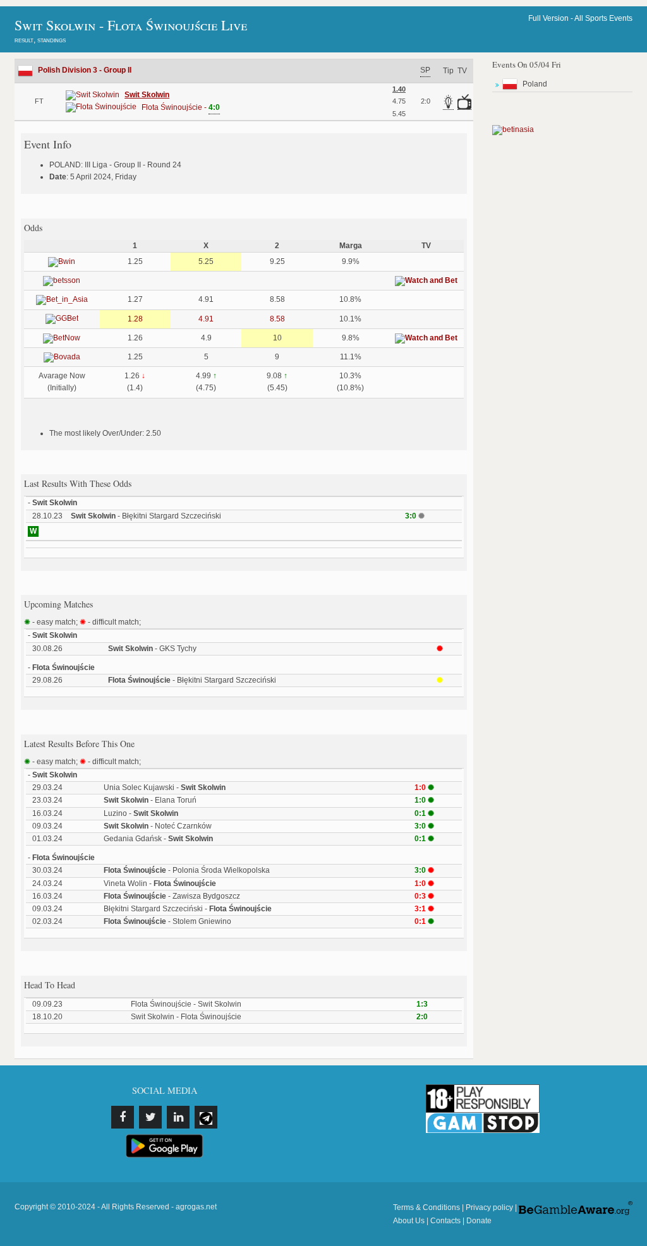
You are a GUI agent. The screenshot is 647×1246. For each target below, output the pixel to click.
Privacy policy (489, 1207)
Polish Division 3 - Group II (84, 70)
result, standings (40, 39)
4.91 (206, 318)
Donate (479, 1220)
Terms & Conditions (426, 1207)
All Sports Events (603, 18)
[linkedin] (178, 1117)
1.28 (135, 318)
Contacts (445, 1220)
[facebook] (122, 1117)
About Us (409, 1220)
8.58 (277, 318)
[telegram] (206, 1117)
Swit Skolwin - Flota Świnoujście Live (131, 25)
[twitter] (150, 1117)
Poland (535, 84)
